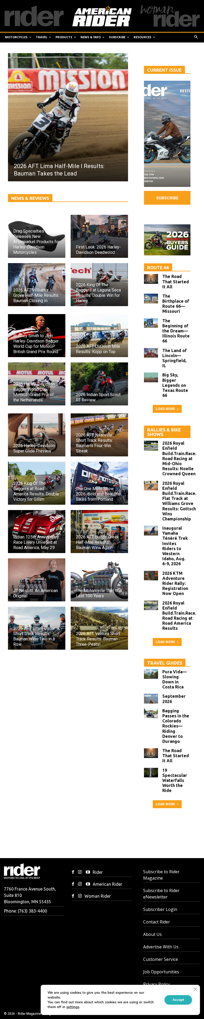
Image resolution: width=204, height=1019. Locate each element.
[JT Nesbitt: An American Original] (36, 579)
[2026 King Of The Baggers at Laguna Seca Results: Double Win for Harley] (99, 284)
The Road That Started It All (175, 281)
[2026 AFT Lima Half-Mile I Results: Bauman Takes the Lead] (68, 117)
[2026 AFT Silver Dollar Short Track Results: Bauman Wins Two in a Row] (36, 628)
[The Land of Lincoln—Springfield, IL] (151, 353)
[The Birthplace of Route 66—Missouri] (151, 298)
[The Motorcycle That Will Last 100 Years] (99, 579)
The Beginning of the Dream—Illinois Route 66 (176, 331)
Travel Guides (164, 662)
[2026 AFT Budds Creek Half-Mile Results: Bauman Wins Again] (99, 531)
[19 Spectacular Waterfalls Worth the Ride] (151, 773)
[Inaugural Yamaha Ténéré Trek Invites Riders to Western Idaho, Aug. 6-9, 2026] (151, 531)
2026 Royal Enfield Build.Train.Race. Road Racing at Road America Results (179, 616)
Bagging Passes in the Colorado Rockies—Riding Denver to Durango (175, 726)
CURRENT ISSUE (164, 69)
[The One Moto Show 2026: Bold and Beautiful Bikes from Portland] (99, 483)
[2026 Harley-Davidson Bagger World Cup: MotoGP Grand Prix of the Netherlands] (36, 383)
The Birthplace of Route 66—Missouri (175, 304)
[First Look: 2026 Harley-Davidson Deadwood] (99, 236)
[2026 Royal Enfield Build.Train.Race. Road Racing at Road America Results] (151, 605)
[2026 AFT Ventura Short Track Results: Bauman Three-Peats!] (99, 628)
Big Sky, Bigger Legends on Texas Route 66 (175, 385)
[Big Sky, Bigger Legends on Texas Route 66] (151, 377)
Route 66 (158, 267)
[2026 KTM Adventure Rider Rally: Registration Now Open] (151, 576)
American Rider (107, 884)
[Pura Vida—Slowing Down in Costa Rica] (151, 674)
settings (72, 1007)
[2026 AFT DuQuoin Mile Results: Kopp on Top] (99, 335)
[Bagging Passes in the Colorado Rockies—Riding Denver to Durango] (151, 713)
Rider (98, 872)
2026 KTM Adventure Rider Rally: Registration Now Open (175, 583)
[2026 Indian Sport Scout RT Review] (99, 383)
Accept (178, 999)
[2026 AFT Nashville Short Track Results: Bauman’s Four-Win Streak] (99, 434)
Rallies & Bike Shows (164, 432)
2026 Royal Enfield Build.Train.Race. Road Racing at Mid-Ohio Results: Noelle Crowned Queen (179, 458)
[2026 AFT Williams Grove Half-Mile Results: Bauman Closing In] (36, 284)
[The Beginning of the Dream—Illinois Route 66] (151, 323)
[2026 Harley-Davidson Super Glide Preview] (36, 434)
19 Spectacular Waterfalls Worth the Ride (174, 780)
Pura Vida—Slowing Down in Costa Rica (174, 679)
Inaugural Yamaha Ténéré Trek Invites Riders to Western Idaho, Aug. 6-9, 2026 (175, 546)
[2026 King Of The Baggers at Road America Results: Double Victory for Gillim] (36, 483)
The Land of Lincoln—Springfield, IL (174, 358)
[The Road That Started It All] (151, 279)
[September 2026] (151, 699)
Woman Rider (97, 896)
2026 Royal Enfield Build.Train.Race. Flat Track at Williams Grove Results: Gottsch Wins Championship (179, 501)
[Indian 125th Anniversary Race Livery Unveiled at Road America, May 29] (36, 531)
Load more (165, 408)
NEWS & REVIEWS (30, 198)
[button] (196, 37)
